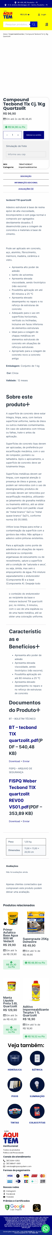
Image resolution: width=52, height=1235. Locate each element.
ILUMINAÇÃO (37, 1096)
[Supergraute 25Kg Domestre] (36, 923)
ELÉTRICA (37, 1069)
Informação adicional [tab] (26, 182)
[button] (46, 24)
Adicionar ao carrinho (33, 135)
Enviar (26, 761)
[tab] (26, 400)
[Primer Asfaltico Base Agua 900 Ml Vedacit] (11, 918)
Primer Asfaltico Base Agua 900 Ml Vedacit (10, 935)
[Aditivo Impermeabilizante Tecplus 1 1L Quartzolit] (36, 991)
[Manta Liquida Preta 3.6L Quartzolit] (11, 986)
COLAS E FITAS (37, 1122)
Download (14, 761)
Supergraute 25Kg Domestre (36, 940)
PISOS (14, 1096)
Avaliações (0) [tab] (26, 189)
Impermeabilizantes (16, 34)
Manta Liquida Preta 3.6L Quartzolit (10, 1002)
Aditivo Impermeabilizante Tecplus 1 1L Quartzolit (36, 1011)
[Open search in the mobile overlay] (20, 24)
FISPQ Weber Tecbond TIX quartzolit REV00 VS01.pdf (23, 793)
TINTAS (15, 1122)
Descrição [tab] (26, 176)
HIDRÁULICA (15, 1069)
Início (5, 34)
